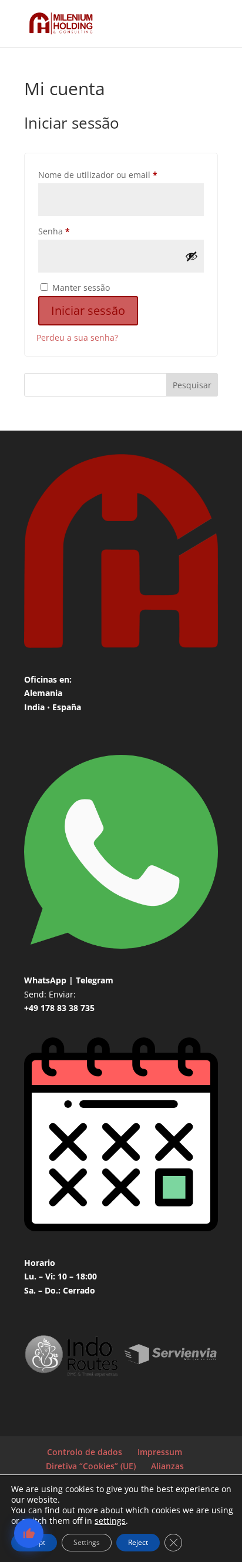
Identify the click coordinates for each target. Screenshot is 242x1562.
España (66, 707)
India (34, 707)
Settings (86, 1542)
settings (110, 1521)
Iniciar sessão (88, 310)
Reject (138, 1542)
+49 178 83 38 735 (59, 1007)
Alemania (43, 692)
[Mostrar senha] (191, 256)
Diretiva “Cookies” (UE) (91, 1466)
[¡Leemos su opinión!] (28, 1533)
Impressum (159, 1451)
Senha (76, 231)
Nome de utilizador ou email (120, 174)
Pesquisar (192, 385)
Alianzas (167, 1466)
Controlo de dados (84, 1451)
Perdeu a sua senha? (77, 337)
